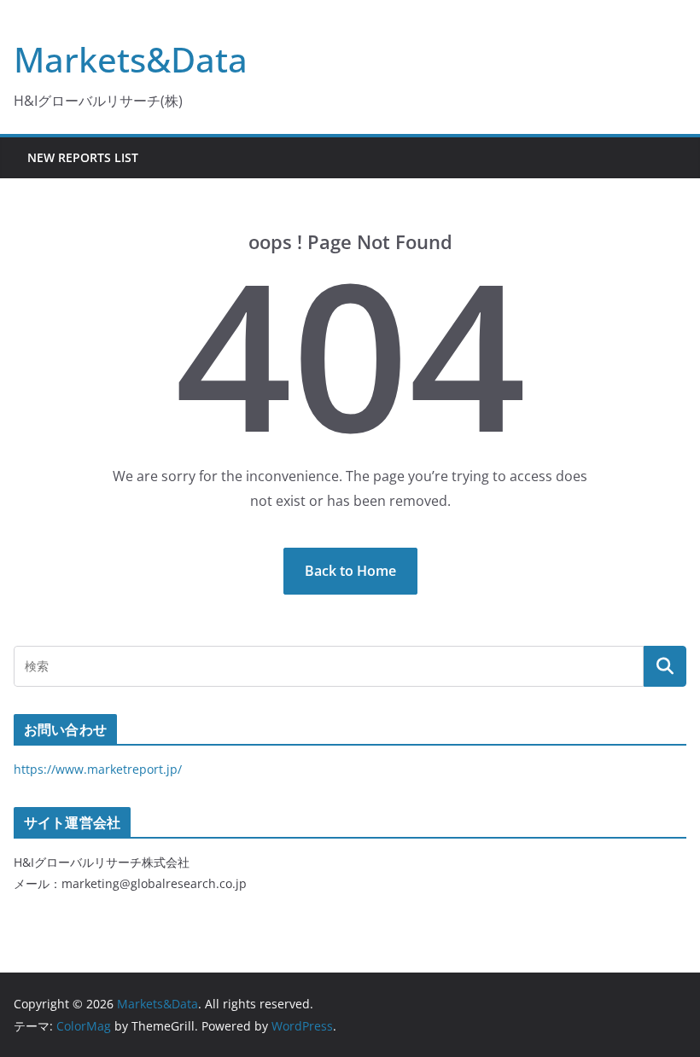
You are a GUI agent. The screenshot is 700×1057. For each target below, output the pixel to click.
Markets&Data (131, 59)
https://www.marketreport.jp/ (98, 769)
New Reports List (82, 157)
